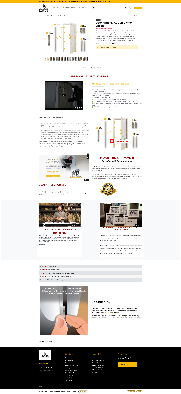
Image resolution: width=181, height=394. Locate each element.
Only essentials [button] (131, 391)
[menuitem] (54, 7)
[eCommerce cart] (89, 8)
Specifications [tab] (96, 68)
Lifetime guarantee (102, 107)
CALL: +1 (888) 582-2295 (45, 367)
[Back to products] (136, 16)
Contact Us (138, 8)
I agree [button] (139, 391)
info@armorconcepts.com (46, 370)
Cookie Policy (42, 386)
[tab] (90, 266)
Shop (45, 16)
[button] (125, 7)
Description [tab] (84, 68)
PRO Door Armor (108, 312)
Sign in (131, 8)
